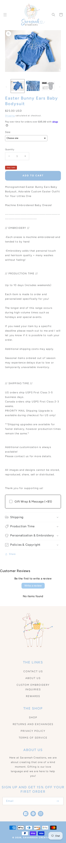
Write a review (33, 585)
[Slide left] (6, 87)
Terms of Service (33, 737)
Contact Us (33, 671)
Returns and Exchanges (33, 724)
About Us (33, 678)
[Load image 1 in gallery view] (17, 86)
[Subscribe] (57, 801)
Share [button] (12, 554)
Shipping (10, 115)
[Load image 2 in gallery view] (33, 86)
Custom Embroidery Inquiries (33, 687)
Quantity (9, 149)
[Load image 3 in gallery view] (48, 86)
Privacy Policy (33, 730)
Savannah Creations (38, 837)
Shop (33, 717)
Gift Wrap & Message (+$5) (33, 501)
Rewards (33, 696)
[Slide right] (59, 87)
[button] (5, 14)
